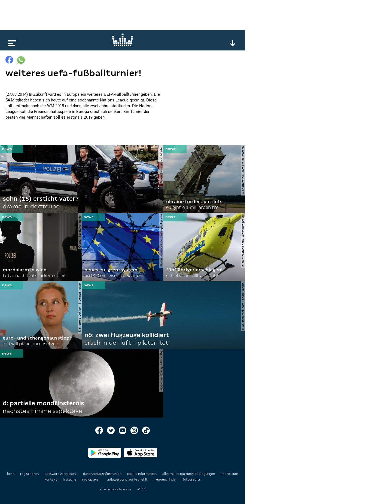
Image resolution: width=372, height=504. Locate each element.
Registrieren (29, 474)
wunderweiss (121, 489)
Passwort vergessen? (60, 474)
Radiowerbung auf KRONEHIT (127, 479)
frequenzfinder (165, 479)
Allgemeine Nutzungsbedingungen (189, 474)
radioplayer (91, 479)
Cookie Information (142, 474)
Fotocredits (192, 479)
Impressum (229, 474)
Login (10, 474)
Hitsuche (70, 479)
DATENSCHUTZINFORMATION (102, 474)
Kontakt (51, 479)
